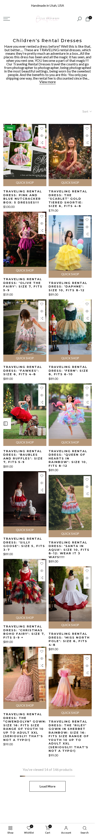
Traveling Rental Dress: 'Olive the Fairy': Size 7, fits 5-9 (22, 284)
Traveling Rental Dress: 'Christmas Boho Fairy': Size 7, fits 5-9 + (24, 632)
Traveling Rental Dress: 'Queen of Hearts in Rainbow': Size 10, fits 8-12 (68, 458)
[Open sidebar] (5, 423)
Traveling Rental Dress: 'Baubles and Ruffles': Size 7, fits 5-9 (23, 456)
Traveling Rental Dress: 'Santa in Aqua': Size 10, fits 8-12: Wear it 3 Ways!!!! (69, 550)
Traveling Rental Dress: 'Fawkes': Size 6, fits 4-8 (22, 370)
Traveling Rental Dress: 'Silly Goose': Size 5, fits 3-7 (24, 544)
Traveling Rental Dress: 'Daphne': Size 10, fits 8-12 (68, 286)
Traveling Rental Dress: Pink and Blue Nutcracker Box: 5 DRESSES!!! (22, 196)
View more (47, 82)
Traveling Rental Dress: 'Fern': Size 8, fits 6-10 (68, 370)
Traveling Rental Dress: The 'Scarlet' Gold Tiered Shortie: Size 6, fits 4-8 (68, 198)
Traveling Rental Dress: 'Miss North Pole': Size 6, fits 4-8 (69, 639)
